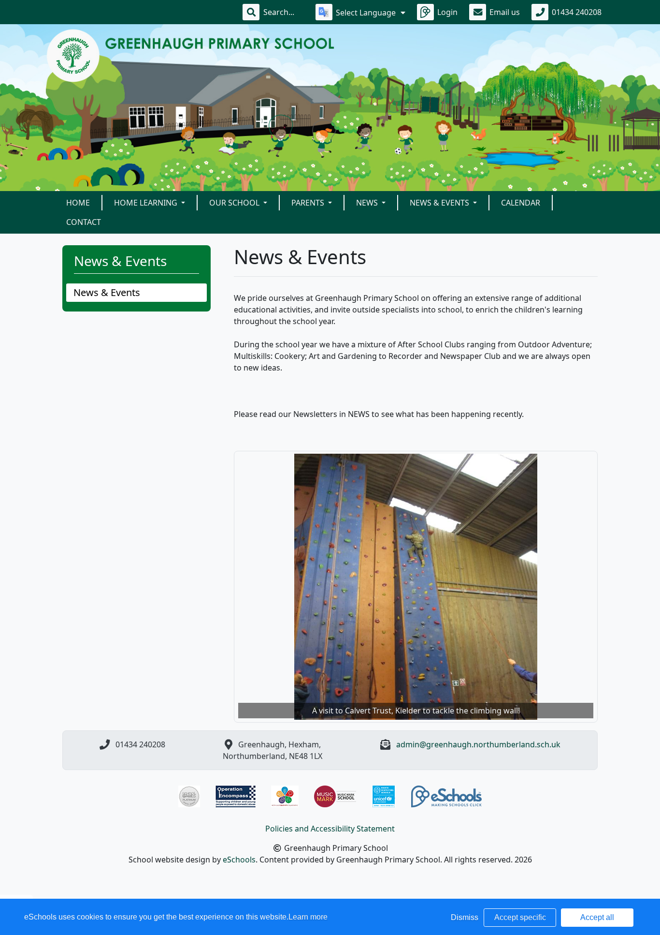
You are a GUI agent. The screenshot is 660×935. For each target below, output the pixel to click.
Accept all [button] (597, 917)
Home (78, 202)
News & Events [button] (440, 202)
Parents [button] (308, 202)
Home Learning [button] (146, 202)
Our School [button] (235, 202)
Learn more (308, 917)
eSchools (239, 859)
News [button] (368, 202)
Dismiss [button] (464, 917)
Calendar (520, 202)
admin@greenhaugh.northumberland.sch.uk (478, 744)
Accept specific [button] (520, 917)
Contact (83, 222)
